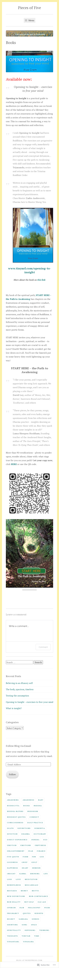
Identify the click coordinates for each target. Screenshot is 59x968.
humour (36, 868)
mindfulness (14, 885)
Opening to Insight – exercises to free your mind (29, 702)
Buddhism (32, 811)
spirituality (14, 930)
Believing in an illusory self (19, 683)
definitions (24, 828)
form (25, 856)
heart (25, 868)
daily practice (35, 822)
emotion (11, 845)
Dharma (25, 834)
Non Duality (13, 902)
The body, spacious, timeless (20, 689)
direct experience (17, 839)
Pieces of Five (29, 7)
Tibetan (26, 936)
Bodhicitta (13, 805)
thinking (44, 930)
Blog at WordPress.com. (29, 960)
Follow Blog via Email (18, 746)
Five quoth (13, 856)
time (36, 936)
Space (34, 924)
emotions (25, 845)
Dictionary (40, 834)
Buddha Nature (15, 811)
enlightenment (15, 851)
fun (34, 856)
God (42, 856)
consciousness (15, 822)
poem (47, 907)
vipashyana (13, 941)
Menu (31, 20)
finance (41, 851)
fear (30, 851)
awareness (28, 800)
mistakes (12, 890)
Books (26, 805)
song (24, 924)
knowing (35, 873)
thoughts (12, 936)
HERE (14, 464)
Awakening (13, 800)
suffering (30, 930)
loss (9, 879)
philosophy (34, 907)
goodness (12, 862)
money (24, 890)
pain (21, 907)
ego (45, 839)
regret (11, 919)
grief (24, 862)
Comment (43, 647)
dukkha (35, 839)
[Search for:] (20, 662)
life (46, 873)
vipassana (28, 941)
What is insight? (14, 708)
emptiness (40, 845)
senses (35, 919)
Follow (12, 774)
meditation (31, 879)
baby (40, 800)
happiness (12, 868)
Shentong (12, 924)
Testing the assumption (17, 695)
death (10, 828)
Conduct (34, 817)
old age (42, 902)
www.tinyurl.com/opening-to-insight (29, 270)
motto (35, 890)
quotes (27, 913)
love (18, 879)
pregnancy (13, 913)
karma (22, 873)
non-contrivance (38, 896)
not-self (29, 902)
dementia (39, 828)
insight (11, 873)
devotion (12, 834)
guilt (34, 862)
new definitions (16, 896)
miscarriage (31, 885)
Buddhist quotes (16, 817)
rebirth (39, 913)
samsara (23, 919)
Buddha (38, 805)
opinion (11, 907)
